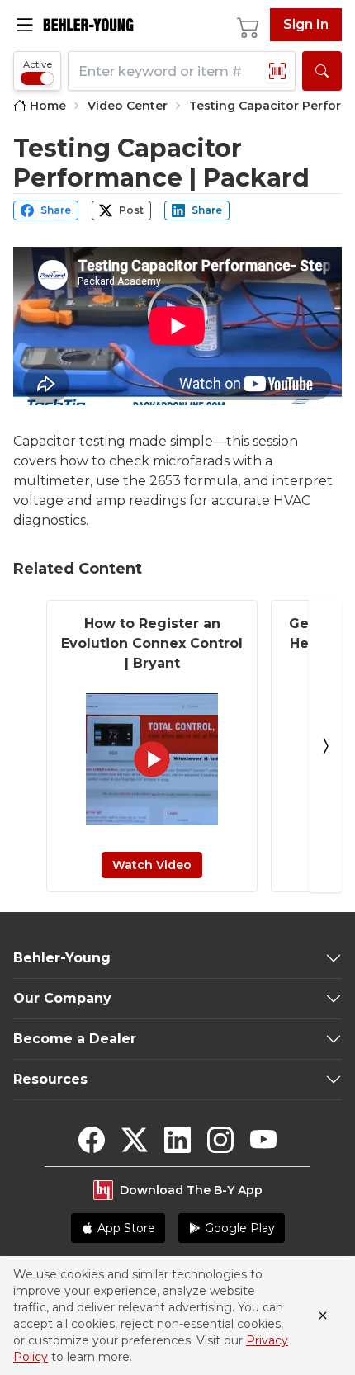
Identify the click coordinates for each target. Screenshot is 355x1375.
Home (48, 105)
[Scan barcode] (277, 71)
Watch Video (152, 865)
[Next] (325, 746)
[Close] (323, 1315)
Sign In (306, 24)
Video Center (128, 105)
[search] (322, 71)
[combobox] (182, 71)
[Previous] (29, 746)
